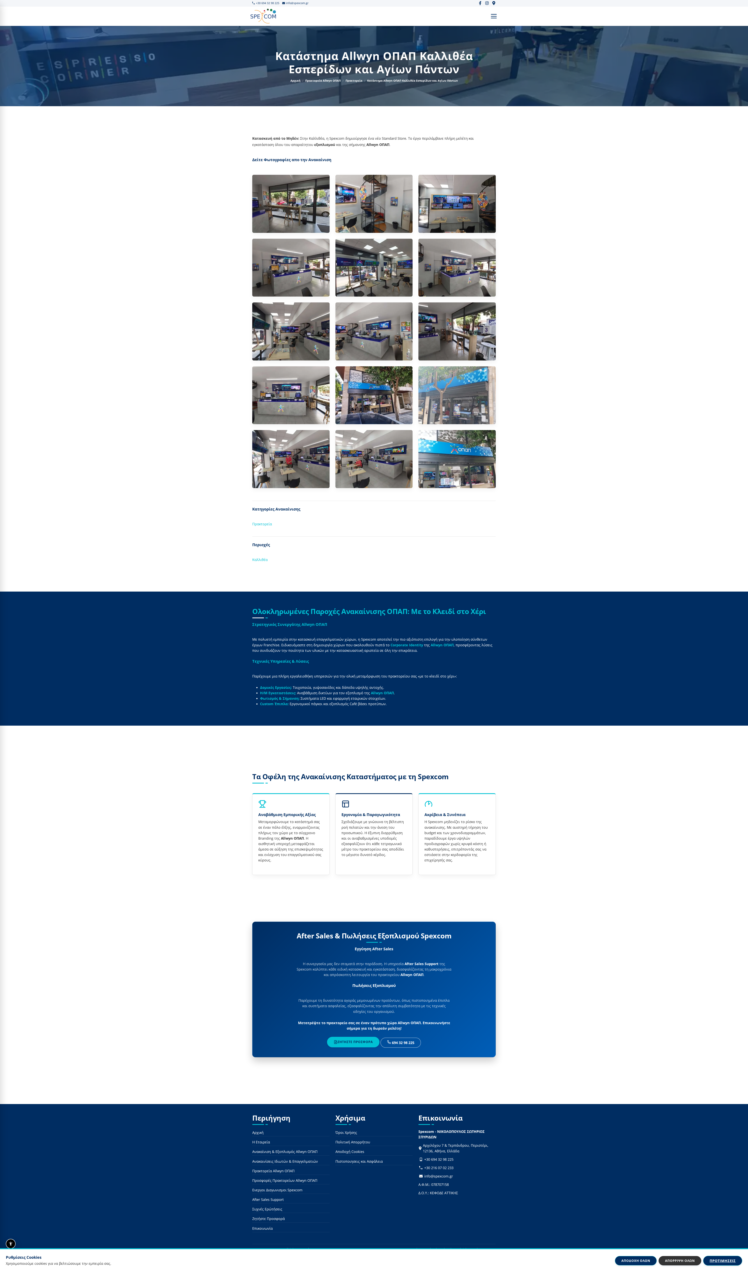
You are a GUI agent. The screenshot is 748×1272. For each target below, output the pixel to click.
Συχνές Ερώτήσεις (267, 1209)
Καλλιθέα (260, 559)
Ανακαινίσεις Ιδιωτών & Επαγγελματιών (285, 1161)
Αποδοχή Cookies (349, 1151)
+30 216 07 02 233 (438, 1167)
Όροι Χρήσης (346, 1132)
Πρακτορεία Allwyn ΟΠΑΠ (323, 80)
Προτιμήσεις (723, 1260)
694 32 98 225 (402, 1042)
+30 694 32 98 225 (267, 3)
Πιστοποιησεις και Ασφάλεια (359, 1161)
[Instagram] (487, 3)
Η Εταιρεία (261, 1142)
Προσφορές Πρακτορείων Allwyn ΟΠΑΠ (284, 1180)
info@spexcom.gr (297, 3)
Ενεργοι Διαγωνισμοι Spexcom (277, 1190)
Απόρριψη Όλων (680, 1260)
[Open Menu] (494, 16)
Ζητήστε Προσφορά (355, 1042)
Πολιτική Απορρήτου (352, 1142)
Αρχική (295, 80)
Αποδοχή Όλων (635, 1260)
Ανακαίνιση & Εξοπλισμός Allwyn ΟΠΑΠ (285, 1151)
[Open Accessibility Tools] (11, 1244)
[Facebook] (480, 3)
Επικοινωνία (262, 1228)
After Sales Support (268, 1199)
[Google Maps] (494, 3)
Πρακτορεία (354, 80)
